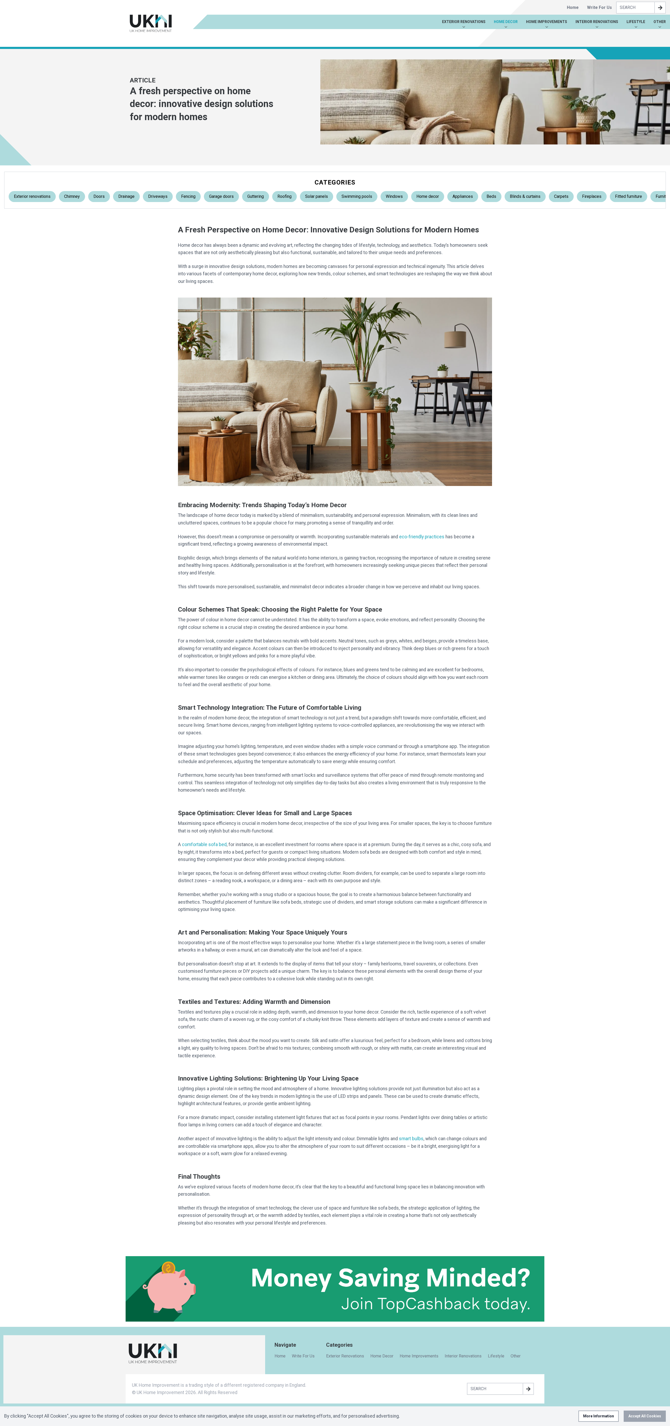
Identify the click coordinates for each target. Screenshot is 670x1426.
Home (573, 7)
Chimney (72, 196)
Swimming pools (357, 196)
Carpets (561, 196)
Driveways (158, 196)
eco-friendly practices (421, 536)
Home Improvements (546, 22)
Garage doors (221, 196)
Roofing (284, 196)
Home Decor (506, 22)
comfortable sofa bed (204, 844)
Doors (99, 196)
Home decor (427, 196)
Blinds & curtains (525, 196)
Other (660, 22)
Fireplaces (591, 196)
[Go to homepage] (151, 23)
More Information (598, 1416)
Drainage (126, 196)
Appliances (463, 196)
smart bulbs (411, 1138)
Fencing (188, 196)
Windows (394, 196)
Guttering (255, 196)
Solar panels (316, 196)
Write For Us (599, 7)
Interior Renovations (597, 22)
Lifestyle (636, 22)
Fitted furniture (628, 196)
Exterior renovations (32, 196)
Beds (491, 196)
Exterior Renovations (463, 22)
